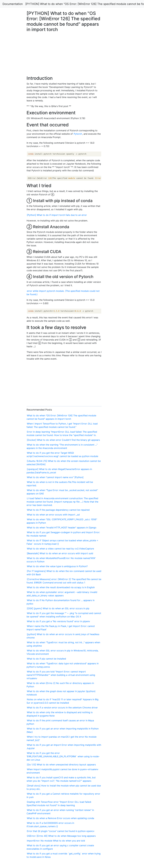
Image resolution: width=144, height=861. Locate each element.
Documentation (13, 4)
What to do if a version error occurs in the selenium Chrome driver (62, 707)
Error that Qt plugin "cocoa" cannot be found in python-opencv (60, 831)
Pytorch (78, 133)
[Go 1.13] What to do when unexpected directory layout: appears (61, 764)
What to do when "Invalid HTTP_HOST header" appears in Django (61, 527)
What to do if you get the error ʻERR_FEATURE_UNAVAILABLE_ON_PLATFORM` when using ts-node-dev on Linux (63, 756)
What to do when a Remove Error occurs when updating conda (60, 818)
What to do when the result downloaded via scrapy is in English (61, 587)
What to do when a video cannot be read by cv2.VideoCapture (60, 548)
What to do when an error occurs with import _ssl (53, 514)
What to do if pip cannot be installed (46, 658)
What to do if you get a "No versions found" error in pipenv (58, 621)
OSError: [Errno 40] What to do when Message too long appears (61, 835)
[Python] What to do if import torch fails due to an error (57, 215)
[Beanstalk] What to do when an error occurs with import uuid (60, 553)
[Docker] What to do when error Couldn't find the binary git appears (63, 440)
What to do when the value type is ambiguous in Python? (57, 566)
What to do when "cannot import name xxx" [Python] (55, 477)
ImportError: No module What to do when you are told (56, 840)
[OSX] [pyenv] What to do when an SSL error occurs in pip (58, 608)
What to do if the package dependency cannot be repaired (58, 509)
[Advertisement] (117, 214)
